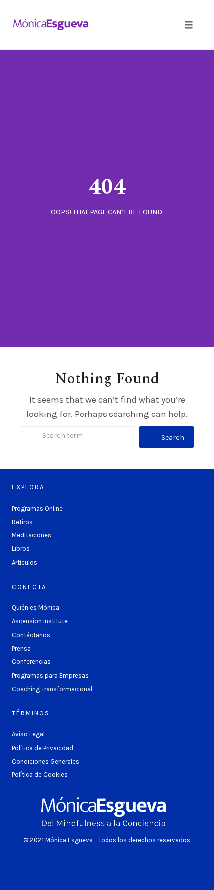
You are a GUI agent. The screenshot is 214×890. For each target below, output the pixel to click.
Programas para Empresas (50, 675)
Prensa (21, 648)
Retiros (22, 522)
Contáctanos (31, 635)
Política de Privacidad (42, 748)
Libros (21, 548)
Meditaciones (31, 535)
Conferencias (31, 661)
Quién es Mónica (35, 607)
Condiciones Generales (45, 761)
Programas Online (37, 508)
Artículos (24, 562)
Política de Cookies (40, 774)
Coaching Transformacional (52, 689)
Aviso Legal (28, 734)
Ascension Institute (40, 621)
